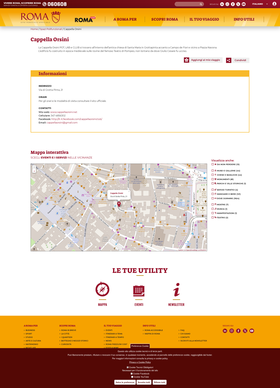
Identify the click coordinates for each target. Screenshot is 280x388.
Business (30, 330)
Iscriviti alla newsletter (193, 341)
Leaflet (180, 250)
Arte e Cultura (33, 341)
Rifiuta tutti (159, 382)
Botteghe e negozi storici (74, 341)
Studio (29, 337)
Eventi (109, 330)
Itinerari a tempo (115, 337)
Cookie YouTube (141, 376)
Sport (29, 334)
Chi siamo (185, 334)
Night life (31, 348)
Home (34, 29)
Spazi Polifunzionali (51, 29)
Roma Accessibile (154, 330)
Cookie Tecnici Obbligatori (141, 367)
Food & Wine (112, 348)
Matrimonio (32, 344)
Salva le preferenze (125, 382)
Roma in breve (68, 330)
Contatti (185, 337)
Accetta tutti (144, 382)
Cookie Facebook (141, 373)
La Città (65, 334)
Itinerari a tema (114, 334)
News (109, 341)
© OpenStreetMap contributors (195, 250)
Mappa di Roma (152, 334)
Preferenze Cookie (140, 345)
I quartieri (66, 337)
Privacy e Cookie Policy (140, 362)
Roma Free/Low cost (116, 344)
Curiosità (66, 344)
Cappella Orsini (116, 193)
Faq (182, 330)
